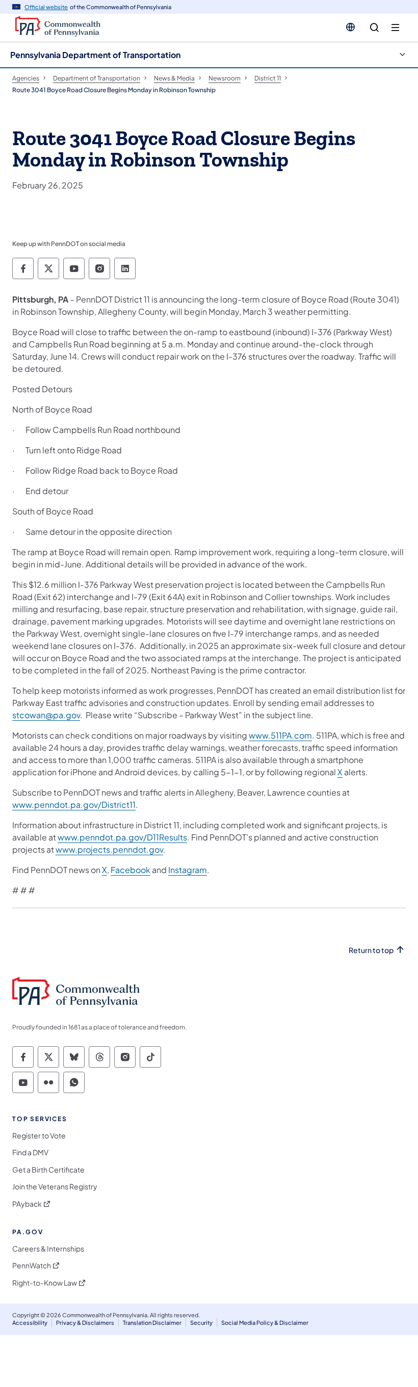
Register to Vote (39, 1135)
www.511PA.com (280, 735)
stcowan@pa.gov (46, 715)
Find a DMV (30, 1152)
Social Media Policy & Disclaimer (264, 1322)
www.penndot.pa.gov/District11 (74, 804)
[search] (374, 28)
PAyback (27, 1204)
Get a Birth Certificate (48, 1169)
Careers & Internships (48, 1248)
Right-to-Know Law (44, 1283)
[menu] (395, 28)
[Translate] (350, 27)
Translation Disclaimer (152, 1322)
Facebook (130, 869)
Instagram (187, 869)
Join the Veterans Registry (54, 1186)
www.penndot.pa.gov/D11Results (122, 837)
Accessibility (29, 1322)
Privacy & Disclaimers (85, 1322)
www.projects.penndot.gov (109, 849)
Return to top (371, 950)
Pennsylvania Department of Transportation (95, 55)
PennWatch (31, 1265)
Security (201, 1322)
